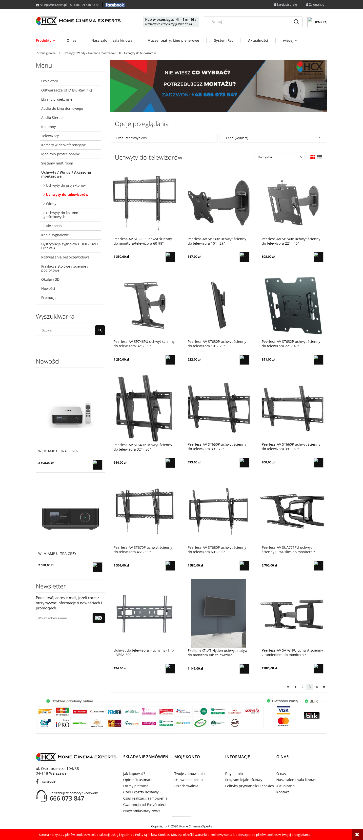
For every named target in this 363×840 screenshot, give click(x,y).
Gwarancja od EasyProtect (144, 804)
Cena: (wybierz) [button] (237, 138)
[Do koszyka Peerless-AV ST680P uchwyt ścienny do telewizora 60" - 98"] (244, 566)
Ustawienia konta (188, 779)
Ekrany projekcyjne (56, 99)
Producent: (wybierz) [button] (131, 138)
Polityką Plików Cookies (152, 834)
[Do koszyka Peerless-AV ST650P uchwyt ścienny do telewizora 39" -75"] (244, 463)
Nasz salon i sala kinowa (296, 779)
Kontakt (282, 792)
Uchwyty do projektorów (66, 185)
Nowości (48, 288)
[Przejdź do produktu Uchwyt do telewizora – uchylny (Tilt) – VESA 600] (144, 613)
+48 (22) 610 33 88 (86, 4)
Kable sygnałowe (55, 235)
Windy (51, 203)
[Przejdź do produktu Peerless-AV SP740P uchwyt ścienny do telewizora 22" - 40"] (292, 202)
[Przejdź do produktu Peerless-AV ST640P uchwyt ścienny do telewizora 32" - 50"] (144, 408)
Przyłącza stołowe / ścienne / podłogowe (64, 268)
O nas (281, 773)
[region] (218, 86)
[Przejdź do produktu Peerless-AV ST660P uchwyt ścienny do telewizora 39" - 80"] (292, 407)
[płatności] (181, 716)
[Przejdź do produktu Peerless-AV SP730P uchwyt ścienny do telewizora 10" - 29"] (218, 202)
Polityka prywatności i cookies (249, 786)
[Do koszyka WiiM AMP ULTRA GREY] (97, 567)
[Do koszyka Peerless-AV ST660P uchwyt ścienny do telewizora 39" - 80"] (318, 463)
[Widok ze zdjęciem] (312, 157)
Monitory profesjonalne (60, 154)
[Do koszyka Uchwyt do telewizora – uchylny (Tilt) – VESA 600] (170, 669)
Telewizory (50, 135)
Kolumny (48, 126)
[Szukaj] (296, 22)
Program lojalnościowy (243, 779)
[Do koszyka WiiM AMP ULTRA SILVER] (97, 465)
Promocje (49, 297)
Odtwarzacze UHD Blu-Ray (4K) (66, 90)
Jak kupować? (134, 773)
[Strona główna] (82, 21)
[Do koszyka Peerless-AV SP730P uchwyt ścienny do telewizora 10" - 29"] (244, 257)
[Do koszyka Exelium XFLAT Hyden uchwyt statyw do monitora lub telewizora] (244, 669)
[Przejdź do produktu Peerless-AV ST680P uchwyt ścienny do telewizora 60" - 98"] (218, 510)
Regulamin (234, 773)
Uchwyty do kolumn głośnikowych (60, 214)
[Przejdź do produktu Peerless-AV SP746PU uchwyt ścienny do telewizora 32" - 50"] (144, 304)
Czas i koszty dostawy (141, 792)
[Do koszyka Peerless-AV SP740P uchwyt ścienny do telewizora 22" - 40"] (318, 257)
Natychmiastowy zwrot (142, 810)
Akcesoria (54, 225)
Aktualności (285, 786)
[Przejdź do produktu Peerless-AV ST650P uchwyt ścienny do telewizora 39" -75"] (218, 407)
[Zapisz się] (99, 618)
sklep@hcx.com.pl (53, 4)
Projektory (49, 81)
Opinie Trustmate (137, 779)
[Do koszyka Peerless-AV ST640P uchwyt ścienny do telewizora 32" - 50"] (170, 463)
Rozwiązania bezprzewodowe (65, 257)
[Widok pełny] (319, 157)
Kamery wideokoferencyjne (63, 145)
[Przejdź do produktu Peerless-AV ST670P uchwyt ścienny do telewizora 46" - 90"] (144, 510)
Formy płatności (136, 786)
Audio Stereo (51, 117)
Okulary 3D (50, 279)
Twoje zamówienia (189, 773)
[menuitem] (47, 40)
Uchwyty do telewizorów (67, 194)
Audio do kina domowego (62, 108)
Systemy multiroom (57, 163)
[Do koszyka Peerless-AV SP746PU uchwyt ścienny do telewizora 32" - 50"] (170, 360)
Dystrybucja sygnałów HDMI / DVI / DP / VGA (69, 246)
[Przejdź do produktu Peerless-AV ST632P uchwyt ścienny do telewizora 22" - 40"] (292, 304)
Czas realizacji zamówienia (145, 798)
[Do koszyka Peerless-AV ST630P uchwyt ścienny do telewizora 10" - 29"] (244, 360)
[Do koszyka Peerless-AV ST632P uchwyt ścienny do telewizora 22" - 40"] (318, 360)
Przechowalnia (186, 786)
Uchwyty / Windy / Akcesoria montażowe (66, 174)
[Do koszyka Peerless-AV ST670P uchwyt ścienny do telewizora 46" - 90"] (170, 566)
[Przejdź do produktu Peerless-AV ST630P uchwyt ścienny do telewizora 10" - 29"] (218, 304)
